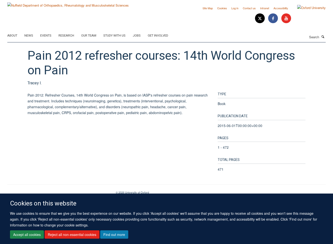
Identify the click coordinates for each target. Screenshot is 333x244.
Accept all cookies (27, 234)
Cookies (222, 8)
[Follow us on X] (260, 18)
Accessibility (281, 8)
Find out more (114, 234)
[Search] (323, 36)
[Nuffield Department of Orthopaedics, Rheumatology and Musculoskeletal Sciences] (68, 3)
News (28, 35)
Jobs (137, 35)
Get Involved (158, 35)
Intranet (264, 8)
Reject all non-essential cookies (72, 234)
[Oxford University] (308, 8)
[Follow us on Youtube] (286, 18)
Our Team (88, 35)
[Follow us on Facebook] (273, 18)
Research (66, 35)
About (12, 35)
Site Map (208, 8)
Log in (234, 8)
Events (45, 35)
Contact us (249, 8)
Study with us (114, 35)
